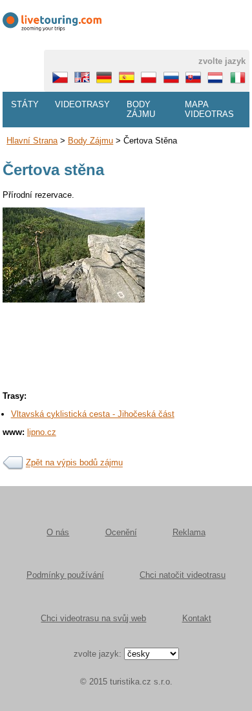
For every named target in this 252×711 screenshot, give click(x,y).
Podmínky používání (65, 575)
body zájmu (90, 140)
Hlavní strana (32, 140)
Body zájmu (141, 109)
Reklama (189, 532)
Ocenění (121, 532)
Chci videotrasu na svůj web (93, 618)
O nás (58, 532)
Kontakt (196, 618)
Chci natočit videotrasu (183, 575)
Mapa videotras (209, 109)
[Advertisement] (126, 385)
